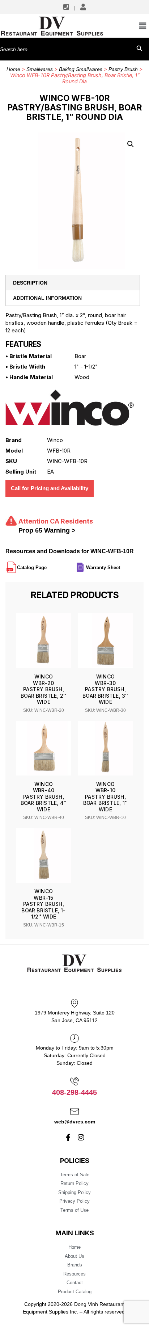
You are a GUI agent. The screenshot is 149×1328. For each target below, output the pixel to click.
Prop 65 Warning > (47, 530)
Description (30, 283)
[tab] (73, 282)
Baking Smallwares (80, 69)
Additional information (47, 298)
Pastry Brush (123, 69)
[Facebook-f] (68, 1137)
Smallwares (39, 69)
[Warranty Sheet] (121, 564)
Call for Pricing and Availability (49, 488)
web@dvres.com (74, 1122)
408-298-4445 (74, 1092)
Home (13, 69)
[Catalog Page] (47, 564)
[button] (130, 144)
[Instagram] (81, 1137)
